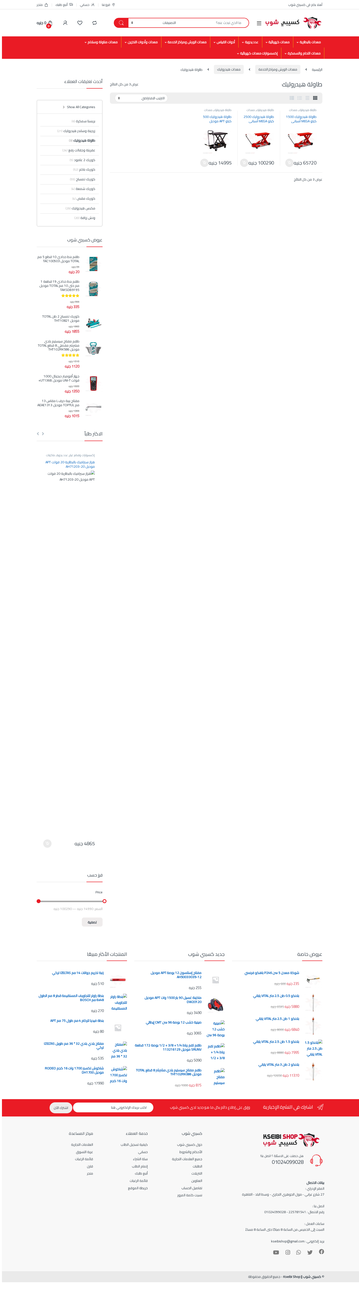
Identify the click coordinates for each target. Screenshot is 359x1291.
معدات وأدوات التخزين (143, 42)
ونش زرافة (84, 218)
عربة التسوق (84, 1152)
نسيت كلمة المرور (189, 1195)
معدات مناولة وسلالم (103, 42)
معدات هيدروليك (229, 69)
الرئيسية (317, 69)
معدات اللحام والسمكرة (304, 53)
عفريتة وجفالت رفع (78, 150)
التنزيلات (196, 1173)
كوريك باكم (84, 169)
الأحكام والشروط (191, 1152)
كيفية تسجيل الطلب (134, 1144)
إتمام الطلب (140, 1166)
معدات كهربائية (279, 42)
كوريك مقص (83, 198)
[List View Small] (292, 98)
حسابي (84, 5)
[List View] (299, 98)
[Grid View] (315, 98)
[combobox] (214, 23)
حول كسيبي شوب (189, 1144)
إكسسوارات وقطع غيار (82, 455)
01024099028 (288, 1162)
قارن (90, 1166)
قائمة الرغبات (139, 1180)
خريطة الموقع (138, 1188)
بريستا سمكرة (83, 121)
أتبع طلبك (61, 5)
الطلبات (197, 1166)
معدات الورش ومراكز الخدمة (187, 42)
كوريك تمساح (82, 179)
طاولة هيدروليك (308, 110)
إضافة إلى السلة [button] (289, 163)
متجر (40, 5)
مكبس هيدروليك (80, 208)
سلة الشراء (140, 1159)
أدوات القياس (226, 42)
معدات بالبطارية (310, 42)
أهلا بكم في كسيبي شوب (305, 5)
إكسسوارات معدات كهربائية (259, 53)
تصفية (92, 922)
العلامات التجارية (82, 1144)
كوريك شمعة (83, 189)
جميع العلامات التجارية (187, 1159)
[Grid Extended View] (307, 98)
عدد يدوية (252, 42)
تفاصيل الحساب (191, 1188)
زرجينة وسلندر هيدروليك (76, 131)
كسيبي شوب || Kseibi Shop (302, 1276)
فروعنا (106, 5)
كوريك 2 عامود (82, 160)
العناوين (196, 1180)
